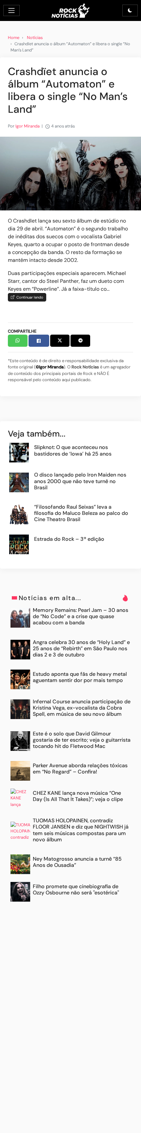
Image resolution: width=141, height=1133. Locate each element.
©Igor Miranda (50, 367)
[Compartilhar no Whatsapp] (18, 341)
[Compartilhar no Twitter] (60, 341)
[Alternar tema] (130, 10)
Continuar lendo (28, 297)
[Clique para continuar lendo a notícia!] (70, 173)
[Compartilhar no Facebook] (39, 341)
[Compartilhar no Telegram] (80, 341)
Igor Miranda (27, 126)
